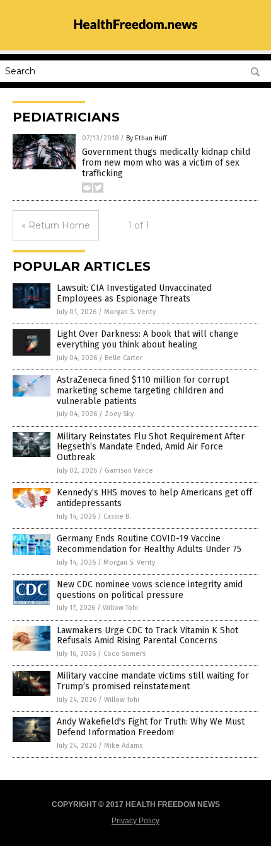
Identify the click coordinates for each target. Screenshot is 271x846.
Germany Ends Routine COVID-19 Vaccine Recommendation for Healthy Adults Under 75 (149, 544)
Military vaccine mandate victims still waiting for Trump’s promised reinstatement (153, 681)
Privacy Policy (135, 820)
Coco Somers (124, 654)
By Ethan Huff (146, 138)
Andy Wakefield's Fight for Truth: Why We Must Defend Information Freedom (151, 727)
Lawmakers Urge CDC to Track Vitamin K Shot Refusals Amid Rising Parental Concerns (147, 635)
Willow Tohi (120, 608)
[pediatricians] (135, 35)
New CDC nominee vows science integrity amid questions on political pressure (150, 590)
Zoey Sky (119, 414)
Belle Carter (123, 358)
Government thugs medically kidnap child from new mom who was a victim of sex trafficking (166, 163)
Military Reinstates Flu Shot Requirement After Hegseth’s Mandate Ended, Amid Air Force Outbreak (151, 447)
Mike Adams (123, 746)
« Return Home (55, 225)
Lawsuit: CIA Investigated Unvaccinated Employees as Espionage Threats (134, 293)
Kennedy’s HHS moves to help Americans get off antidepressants (154, 498)
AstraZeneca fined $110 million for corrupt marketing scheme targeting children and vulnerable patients (143, 391)
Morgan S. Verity (130, 312)
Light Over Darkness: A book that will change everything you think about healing (147, 339)
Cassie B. (117, 516)
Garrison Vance (129, 470)
